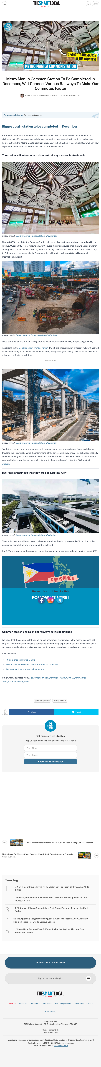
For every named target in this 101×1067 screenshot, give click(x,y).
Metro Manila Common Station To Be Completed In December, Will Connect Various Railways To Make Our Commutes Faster (50, 84)
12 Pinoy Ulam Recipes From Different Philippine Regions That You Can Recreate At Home (49, 931)
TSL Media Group (61, 1046)
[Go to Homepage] (46, 4)
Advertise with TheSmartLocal (50, 962)
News (54, 95)
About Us (23, 1004)
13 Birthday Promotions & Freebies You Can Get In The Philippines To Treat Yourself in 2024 (50, 899)
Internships (47, 1004)
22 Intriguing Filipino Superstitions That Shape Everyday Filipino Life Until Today (51, 910)
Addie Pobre (30, 95)
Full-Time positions (63, 1004)
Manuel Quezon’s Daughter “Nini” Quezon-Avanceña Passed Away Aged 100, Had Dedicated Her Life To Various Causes (50, 920)
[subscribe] (88, 978)
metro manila (60, 701)
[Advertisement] (50, 806)
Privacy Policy (50, 1011)
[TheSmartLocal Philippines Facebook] (41, 599)
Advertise (12, 1004)
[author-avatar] (22, 96)
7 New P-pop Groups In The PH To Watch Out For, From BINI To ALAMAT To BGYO (52, 888)
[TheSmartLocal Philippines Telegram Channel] (59, 599)
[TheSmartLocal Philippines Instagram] (50, 599)
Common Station (42, 701)
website (6, 464)
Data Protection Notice (83, 1004)
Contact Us (34, 1004)
